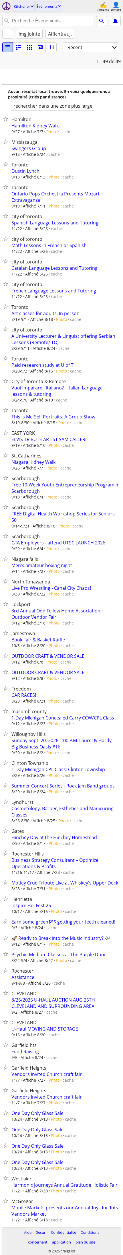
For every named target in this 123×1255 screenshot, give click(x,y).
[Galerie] (40, 47)
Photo (51, 131)
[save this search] (115, 21)
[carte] (51, 47)
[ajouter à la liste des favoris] (6, 118)
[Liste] (7, 47)
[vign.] (18, 47)
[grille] (29, 47)
